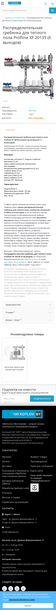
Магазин (6, 456)
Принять (28, 605)
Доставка (7, 466)
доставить (9, 262)
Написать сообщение (41, 466)
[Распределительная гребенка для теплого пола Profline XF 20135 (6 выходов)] (28, 76)
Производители (38, 461)
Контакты (7, 492)
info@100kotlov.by (10, 532)
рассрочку (33, 259)
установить (21, 262)
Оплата (6, 461)
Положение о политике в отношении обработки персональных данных (15, 473)
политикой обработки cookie (22, 599)
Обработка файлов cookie (15, 488)
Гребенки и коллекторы (15, 17)
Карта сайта (36, 470)
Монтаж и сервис (11, 497)
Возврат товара (38, 456)
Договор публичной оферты (13, 482)
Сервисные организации (15, 502)
